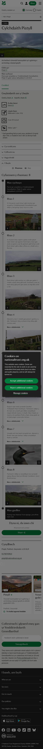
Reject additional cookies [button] (21, 388)
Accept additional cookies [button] (21, 381)
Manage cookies (20, 393)
